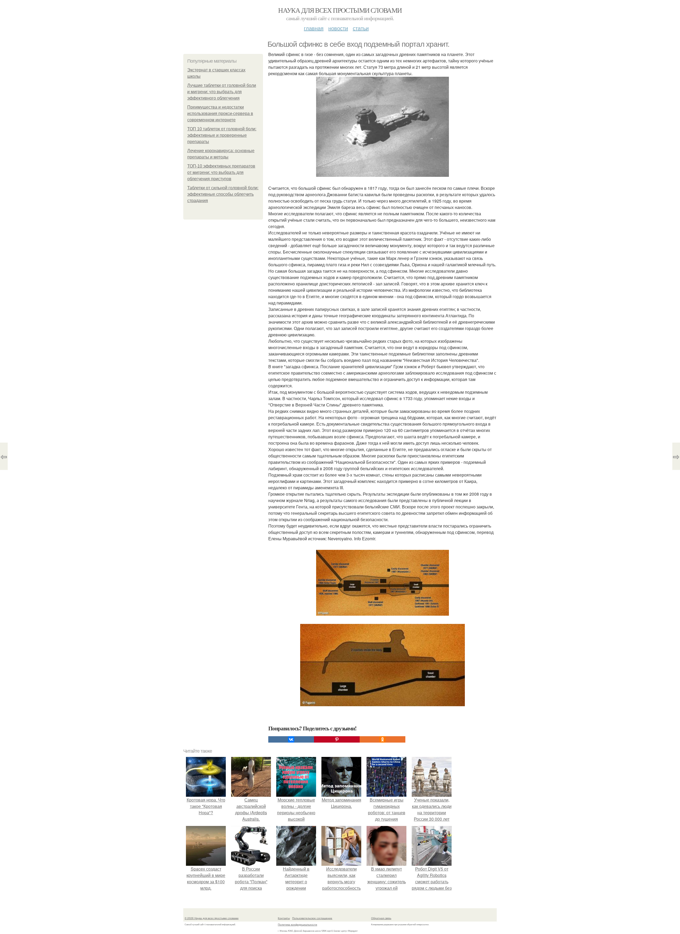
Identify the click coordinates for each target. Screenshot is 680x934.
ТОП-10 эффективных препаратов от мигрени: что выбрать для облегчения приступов (221, 172)
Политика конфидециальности (297, 924)
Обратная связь (381, 918)
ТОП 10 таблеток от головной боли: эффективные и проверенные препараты (221, 135)
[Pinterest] (337, 739)
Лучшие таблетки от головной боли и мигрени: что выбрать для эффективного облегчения (221, 91)
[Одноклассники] (382, 739)
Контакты (284, 918)
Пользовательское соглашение (312, 918)
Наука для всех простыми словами (340, 10)
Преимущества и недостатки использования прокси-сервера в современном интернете (220, 113)
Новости (338, 28)
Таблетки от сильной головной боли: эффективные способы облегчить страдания (222, 194)
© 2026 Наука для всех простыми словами (212, 918)
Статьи (361, 28)
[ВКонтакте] (291, 739)
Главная (314, 28)
